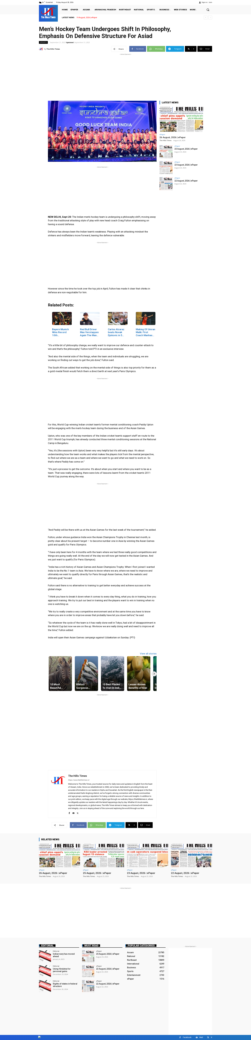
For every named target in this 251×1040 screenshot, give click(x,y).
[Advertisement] (125, 76)
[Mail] (73, 812)
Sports (43, 42)
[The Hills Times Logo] (49, 1037)
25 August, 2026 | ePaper (186, 149)
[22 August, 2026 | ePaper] (166, 183)
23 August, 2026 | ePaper (186, 165)
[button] (208, 10)
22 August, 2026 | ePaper (186, 181)
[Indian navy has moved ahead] (45, 956)
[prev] (205, 17)
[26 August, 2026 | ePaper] (181, 119)
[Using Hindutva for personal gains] (45, 971)
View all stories (148, 653)
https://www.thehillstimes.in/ (78, 780)
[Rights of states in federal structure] (45, 986)
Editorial (47, 945)
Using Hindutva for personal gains (62, 970)
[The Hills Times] (48, 13)
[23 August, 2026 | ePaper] (166, 167)
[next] (210, 17)
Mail (201, 1037)
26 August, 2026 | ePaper (86, 17)
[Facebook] (69, 812)
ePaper (162, 134)
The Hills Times (53, 49)
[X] (78, 812)
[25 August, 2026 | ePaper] (166, 151)
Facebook (187, 1037)
